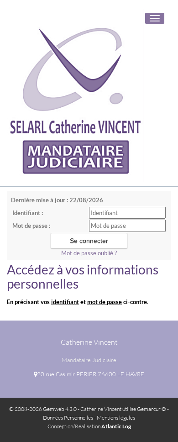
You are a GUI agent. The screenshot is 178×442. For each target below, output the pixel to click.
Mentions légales (116, 417)
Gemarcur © (151, 408)
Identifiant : (27, 212)
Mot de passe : (31, 225)
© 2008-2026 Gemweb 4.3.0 (43, 408)
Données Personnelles (68, 417)
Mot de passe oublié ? (89, 253)
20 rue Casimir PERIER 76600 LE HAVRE (90, 374)
